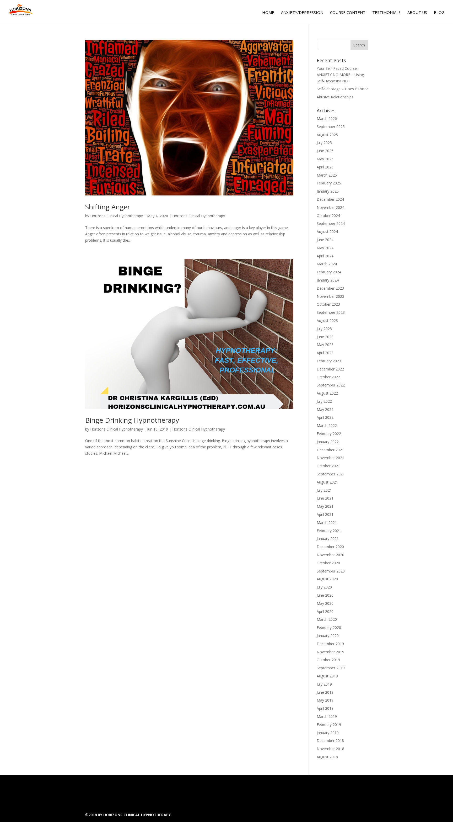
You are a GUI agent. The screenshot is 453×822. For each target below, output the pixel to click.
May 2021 (325, 506)
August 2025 (327, 134)
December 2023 (330, 288)
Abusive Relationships (335, 96)
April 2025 (325, 167)
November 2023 (330, 296)
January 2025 (328, 191)
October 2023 (328, 304)
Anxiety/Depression (302, 12)
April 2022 (325, 417)
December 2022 (330, 369)
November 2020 (330, 554)
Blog (439, 12)
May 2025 (325, 158)
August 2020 (327, 578)
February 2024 (329, 271)
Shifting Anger (107, 206)
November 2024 (330, 207)
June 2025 (325, 150)
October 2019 (328, 659)
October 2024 (328, 215)
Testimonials (386, 12)
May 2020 (325, 603)
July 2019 (324, 684)
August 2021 (327, 482)
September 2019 (331, 667)
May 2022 (325, 409)
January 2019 (328, 732)
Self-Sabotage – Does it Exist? (342, 88)
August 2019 (327, 675)
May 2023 (325, 344)
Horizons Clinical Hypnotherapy (116, 215)
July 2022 (324, 401)
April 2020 (325, 611)
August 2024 (327, 231)
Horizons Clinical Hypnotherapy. (137, 814)
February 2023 (329, 360)
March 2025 (327, 175)
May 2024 (325, 247)
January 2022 (328, 441)
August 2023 (327, 320)
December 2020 (330, 546)
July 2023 (324, 328)
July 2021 (324, 490)
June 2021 (325, 498)
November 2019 (330, 651)
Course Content (347, 12)
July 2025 (324, 142)
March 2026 (327, 118)
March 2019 (327, 716)
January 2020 (328, 635)
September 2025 (331, 126)
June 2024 (325, 239)
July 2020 (324, 587)
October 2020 (328, 562)
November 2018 (330, 748)
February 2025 (329, 183)
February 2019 (329, 724)
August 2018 (327, 756)
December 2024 (330, 199)
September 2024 (331, 223)
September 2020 (331, 571)
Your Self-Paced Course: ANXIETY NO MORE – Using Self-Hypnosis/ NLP (340, 74)
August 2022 (327, 393)
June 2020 (325, 595)
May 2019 (325, 700)
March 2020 (327, 619)
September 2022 (331, 385)
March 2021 (327, 522)
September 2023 (331, 312)
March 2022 (327, 425)
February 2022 (329, 433)
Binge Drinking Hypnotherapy (132, 420)
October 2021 (328, 465)
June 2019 (325, 692)
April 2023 (325, 352)
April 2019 (325, 708)
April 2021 (325, 514)
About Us (417, 12)
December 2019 (330, 643)
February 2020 (329, 627)
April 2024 (325, 255)
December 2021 (330, 449)
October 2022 (328, 376)
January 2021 (328, 538)
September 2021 (331, 473)
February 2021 (329, 530)
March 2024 (327, 263)
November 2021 (330, 457)
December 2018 (330, 740)
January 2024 (328, 280)
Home (268, 12)
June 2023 (325, 336)
